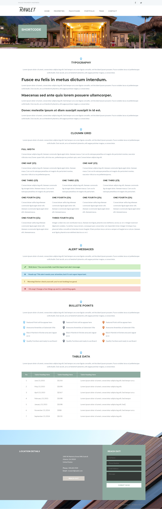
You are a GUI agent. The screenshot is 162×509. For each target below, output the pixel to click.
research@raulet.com (75, 471)
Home (46, 11)
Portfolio (89, 11)
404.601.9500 (73, 468)
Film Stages (74, 11)
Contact (112, 11)
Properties (59, 11)
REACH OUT (74, 478)
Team (101, 11)
